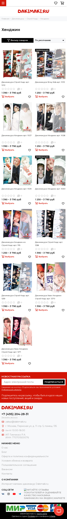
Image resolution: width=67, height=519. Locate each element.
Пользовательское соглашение (19, 465)
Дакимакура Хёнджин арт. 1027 (17, 135)
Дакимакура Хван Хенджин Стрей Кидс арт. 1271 (15, 350)
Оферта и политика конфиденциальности (25, 456)
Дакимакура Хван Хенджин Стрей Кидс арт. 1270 (48, 297)
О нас (5, 447)
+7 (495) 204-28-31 (15, 414)
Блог (4, 452)
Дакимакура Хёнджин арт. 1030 (50, 189)
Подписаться (54, 382)
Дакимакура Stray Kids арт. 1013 (50, 82)
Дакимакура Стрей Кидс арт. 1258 (49, 243)
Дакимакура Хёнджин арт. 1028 (50, 135)
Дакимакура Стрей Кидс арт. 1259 (15, 297)
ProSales (31, 516)
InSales (52, 516)
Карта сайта (42, 514)
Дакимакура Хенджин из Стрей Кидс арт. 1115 (14, 243)
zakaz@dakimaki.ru (15, 421)
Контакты (7, 473)
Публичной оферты (11, 389)
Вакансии (7, 469)
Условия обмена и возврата (17, 460)
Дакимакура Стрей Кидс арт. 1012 (15, 83)
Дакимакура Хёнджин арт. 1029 (17, 189)
